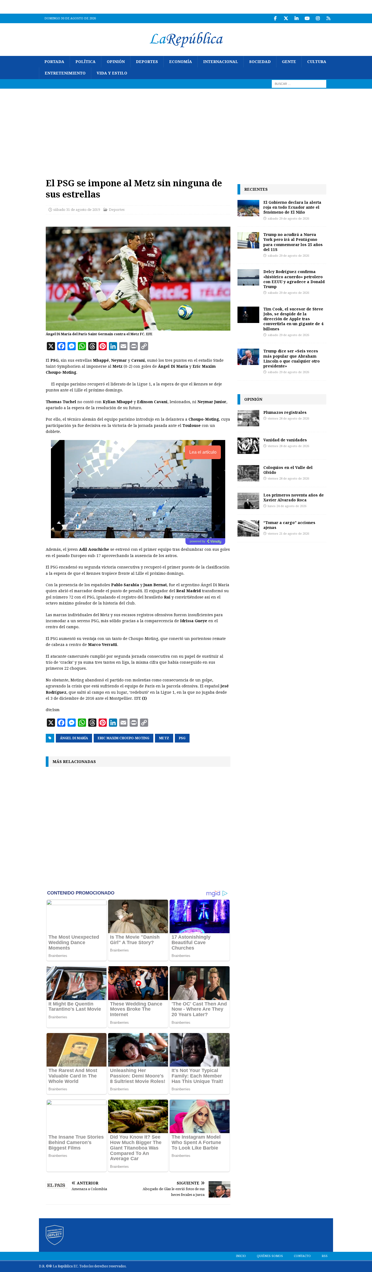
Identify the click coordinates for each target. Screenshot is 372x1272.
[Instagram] (317, 18)
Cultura (316, 61)
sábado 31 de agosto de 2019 (76, 210)
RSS (325, 1256)
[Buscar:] (299, 83)
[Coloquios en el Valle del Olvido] (248, 473)
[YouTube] (307, 18)
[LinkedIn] (296, 18)
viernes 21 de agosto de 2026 (288, 533)
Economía (180, 61)
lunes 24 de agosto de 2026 (287, 506)
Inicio (241, 1256)
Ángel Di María (74, 738)
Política (85, 61)
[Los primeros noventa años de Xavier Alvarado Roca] (248, 501)
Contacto (302, 1256)
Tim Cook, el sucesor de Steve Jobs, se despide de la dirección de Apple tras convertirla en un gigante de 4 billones (293, 318)
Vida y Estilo (112, 73)
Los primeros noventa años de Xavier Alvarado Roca (293, 497)
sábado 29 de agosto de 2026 (288, 218)
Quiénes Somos (270, 1256)
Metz (164, 738)
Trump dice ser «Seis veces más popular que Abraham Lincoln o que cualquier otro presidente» (291, 358)
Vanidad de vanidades (285, 439)
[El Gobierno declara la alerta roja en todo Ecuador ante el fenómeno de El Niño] (248, 208)
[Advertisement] (186, 129)
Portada (54, 61)
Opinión (116, 61)
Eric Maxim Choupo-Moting (123, 738)
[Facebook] (275, 18)
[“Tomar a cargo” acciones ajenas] (248, 528)
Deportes (147, 61)
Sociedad (260, 61)
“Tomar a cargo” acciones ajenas (289, 525)
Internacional (220, 61)
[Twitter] (286, 18)
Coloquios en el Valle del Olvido (288, 470)
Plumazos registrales (285, 412)
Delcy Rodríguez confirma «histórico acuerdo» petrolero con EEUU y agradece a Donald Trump (294, 279)
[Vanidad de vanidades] (248, 446)
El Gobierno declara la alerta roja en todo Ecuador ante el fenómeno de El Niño (292, 207)
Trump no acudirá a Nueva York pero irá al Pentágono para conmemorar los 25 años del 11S (293, 242)
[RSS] (328, 18)
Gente (289, 61)
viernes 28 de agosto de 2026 (288, 418)
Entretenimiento (65, 73)
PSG (182, 738)
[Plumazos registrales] (248, 418)
